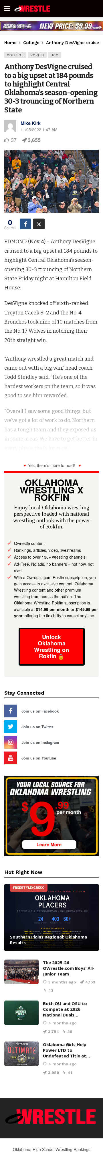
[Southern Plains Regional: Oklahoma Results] (51, 917)
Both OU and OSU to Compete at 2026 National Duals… (65, 1009)
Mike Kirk (31, 123)
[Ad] (51, 26)
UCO (55, 55)
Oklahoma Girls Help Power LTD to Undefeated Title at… (66, 1050)
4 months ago (62, 1023)
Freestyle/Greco (29, 888)
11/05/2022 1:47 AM (39, 129)
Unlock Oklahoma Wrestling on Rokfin (51, 646)
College (15, 55)
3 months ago (62, 982)
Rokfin (37, 55)
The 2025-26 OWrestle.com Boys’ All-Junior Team (68, 968)
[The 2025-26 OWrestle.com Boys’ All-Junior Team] (21, 972)
